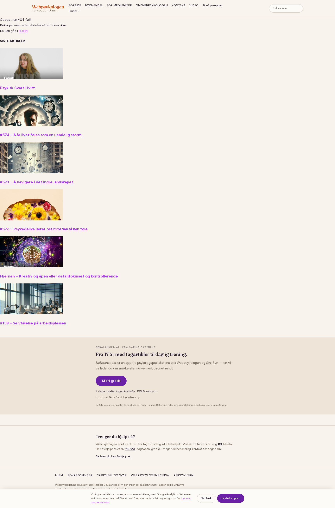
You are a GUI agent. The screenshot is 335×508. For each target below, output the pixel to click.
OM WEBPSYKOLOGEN (152, 5)
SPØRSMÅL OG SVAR (111, 475)
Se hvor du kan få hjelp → (113, 456)
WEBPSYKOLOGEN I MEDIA (150, 475)
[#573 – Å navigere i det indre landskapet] (31, 172)
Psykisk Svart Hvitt (17, 88)
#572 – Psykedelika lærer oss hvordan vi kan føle (44, 229)
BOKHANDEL (94, 5)
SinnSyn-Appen (212, 5)
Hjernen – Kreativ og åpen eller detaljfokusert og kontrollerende (59, 276)
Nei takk (206, 498)
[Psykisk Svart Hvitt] (31, 78)
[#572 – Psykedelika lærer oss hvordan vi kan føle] (31, 219)
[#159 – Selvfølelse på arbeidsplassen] (31, 313)
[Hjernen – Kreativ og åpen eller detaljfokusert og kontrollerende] (31, 266)
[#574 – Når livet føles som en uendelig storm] (31, 125)
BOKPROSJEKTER (79, 475)
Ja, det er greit (231, 498)
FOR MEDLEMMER (119, 5)
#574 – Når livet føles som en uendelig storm (40, 135)
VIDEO (194, 5)
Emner (73, 11)
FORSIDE (75, 5)
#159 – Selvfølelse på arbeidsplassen (33, 323)
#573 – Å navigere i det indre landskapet (36, 182)
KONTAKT (179, 5)
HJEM (23, 31)
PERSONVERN (183, 475)
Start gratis (111, 381)
